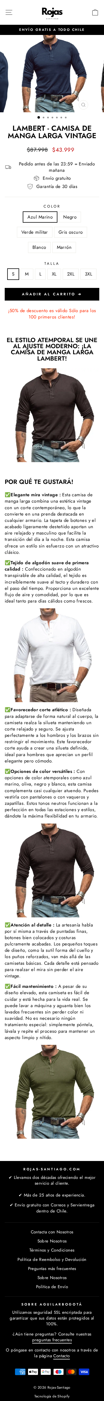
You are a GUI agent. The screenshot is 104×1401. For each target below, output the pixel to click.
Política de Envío (52, 1287)
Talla (52, 263)
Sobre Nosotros (52, 1241)
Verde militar (34, 232)
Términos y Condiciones (51, 1250)
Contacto (61, 1356)
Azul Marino (40, 217)
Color (52, 206)
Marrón (64, 247)
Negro (70, 217)
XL (54, 274)
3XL (88, 274)
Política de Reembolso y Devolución (51, 1259)
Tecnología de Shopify (52, 1396)
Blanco (39, 247)
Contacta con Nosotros (52, 1232)
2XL (70, 274)
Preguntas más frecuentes (52, 1269)
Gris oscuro (71, 232)
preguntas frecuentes (52, 1340)
